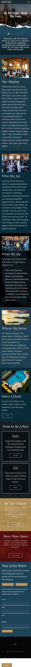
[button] (29, 2)
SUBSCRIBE (7, 631)
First (3, 607)
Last (3, 615)
